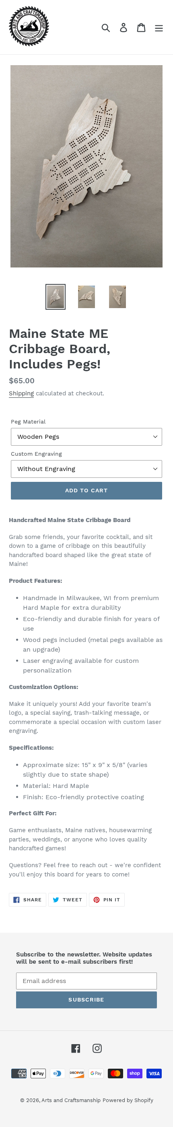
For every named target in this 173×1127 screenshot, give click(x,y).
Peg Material (28, 421)
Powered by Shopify (128, 1100)
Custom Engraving (36, 453)
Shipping (21, 393)
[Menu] (159, 27)
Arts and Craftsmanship (71, 1100)
